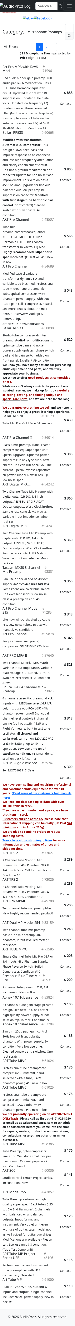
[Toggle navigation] (69, 6)
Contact (65, 104)
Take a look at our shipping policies (27, 840)
